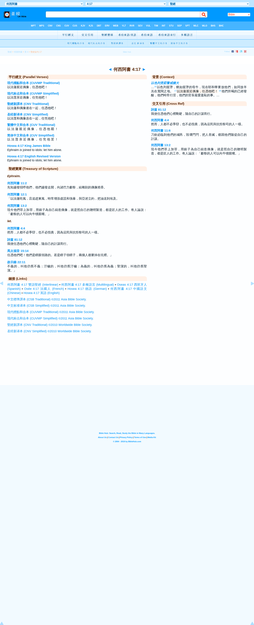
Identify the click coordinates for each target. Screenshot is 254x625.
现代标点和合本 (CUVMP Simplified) (33, 93)
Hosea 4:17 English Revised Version (34, 156)
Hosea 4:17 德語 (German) (87, 289)
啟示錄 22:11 (16, 262)
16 (155, 87)
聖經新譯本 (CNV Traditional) (28, 104)
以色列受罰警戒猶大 (165, 83)
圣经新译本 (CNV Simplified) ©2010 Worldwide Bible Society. (49, 331)
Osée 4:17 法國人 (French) (44, 289)
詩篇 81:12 (14, 239)
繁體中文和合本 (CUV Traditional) (31, 125)
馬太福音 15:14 (18, 251)
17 (175, 91)
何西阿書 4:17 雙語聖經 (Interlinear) (32, 284)
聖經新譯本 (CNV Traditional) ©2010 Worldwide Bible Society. (49, 325)
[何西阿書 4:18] (249, 291)
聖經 (10, 52)
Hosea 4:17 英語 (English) (41, 293)
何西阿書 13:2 (17, 205)
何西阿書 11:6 (161, 130)
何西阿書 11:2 (17, 183)
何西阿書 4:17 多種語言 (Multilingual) (87, 284)
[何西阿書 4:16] (4, 291)
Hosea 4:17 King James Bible (28, 146)
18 (220, 91)
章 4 (26, 52)
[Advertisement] (127, 363)
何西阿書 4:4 (16, 228)
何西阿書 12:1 (17, 194)
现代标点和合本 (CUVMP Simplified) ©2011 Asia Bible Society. (50, 318)
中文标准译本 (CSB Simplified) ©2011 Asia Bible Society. (46, 305)
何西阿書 (18, 52)
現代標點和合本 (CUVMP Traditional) (33, 83)
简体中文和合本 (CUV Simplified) (30, 135)
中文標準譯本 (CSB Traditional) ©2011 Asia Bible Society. (47, 299)
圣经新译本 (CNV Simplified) (27, 114)
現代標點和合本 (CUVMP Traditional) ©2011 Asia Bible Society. (51, 312)
